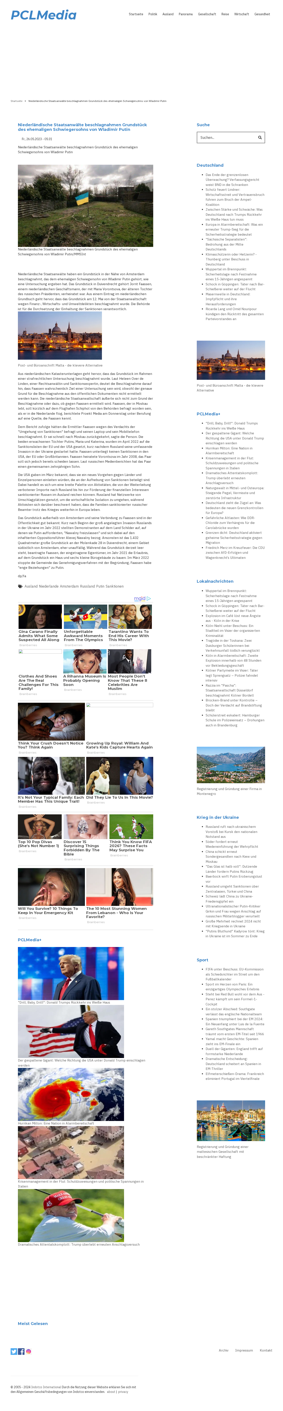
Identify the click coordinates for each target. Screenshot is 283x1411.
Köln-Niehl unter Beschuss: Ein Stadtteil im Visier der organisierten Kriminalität (233, 631)
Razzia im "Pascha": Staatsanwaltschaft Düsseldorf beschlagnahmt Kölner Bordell (230, 690)
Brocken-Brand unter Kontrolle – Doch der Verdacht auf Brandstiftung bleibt (234, 705)
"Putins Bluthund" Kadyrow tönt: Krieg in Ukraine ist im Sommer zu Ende (235, 933)
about (111, 1392)
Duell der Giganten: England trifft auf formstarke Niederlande (234, 1051)
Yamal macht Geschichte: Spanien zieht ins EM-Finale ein (232, 1041)
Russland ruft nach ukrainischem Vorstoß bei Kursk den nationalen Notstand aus (231, 832)
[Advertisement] (141, 59)
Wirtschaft (241, 14)
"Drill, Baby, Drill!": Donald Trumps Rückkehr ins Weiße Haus (64, 1002)
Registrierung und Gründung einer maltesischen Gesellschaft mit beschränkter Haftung (223, 1152)
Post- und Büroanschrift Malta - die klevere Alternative (60, 365)
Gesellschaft (207, 14)
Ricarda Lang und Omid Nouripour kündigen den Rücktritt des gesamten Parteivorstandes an (235, 314)
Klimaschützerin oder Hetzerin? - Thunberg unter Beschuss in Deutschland (231, 259)
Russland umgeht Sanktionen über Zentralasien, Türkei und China (232, 889)
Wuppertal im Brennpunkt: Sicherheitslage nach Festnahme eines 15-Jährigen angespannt (231, 274)
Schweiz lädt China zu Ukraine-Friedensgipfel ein (229, 898)
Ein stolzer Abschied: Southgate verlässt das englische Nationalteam (234, 1011)
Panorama (186, 14)
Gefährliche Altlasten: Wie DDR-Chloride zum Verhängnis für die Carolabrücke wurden (230, 523)
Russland (87, 586)
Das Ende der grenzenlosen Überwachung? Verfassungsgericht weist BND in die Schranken (232, 180)
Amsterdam (69, 586)
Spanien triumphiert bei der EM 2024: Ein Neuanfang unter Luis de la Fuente (235, 1021)
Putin (100, 586)
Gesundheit (262, 14)
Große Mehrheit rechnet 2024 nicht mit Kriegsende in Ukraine (233, 923)
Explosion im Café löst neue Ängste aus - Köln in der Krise (233, 618)
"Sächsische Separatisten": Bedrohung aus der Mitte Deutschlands (226, 244)
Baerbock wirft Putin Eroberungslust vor (234, 879)
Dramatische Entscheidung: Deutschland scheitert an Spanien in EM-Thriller (233, 1064)
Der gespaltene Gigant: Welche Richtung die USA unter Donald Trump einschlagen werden (81, 1062)
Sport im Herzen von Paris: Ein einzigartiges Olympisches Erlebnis (232, 986)
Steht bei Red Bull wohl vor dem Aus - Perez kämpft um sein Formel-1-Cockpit (235, 999)
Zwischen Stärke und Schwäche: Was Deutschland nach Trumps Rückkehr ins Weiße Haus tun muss (234, 214)
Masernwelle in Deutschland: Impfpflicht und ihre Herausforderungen (228, 299)
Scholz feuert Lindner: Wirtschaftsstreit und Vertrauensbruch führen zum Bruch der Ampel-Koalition (235, 197)
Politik (153, 14)
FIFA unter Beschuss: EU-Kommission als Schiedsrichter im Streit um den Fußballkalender (235, 974)
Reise (225, 14)
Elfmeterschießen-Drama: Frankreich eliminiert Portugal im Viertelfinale (235, 1076)
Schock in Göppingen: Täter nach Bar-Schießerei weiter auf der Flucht (235, 286)
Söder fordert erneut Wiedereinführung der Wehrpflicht (232, 844)
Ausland (168, 14)
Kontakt (266, 1350)
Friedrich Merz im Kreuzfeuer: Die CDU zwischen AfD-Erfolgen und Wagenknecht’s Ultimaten (235, 553)
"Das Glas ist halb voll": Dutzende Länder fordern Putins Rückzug (231, 869)
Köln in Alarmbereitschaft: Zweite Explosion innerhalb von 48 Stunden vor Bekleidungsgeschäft (233, 660)
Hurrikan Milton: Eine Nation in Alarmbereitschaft (56, 1123)
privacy (123, 1392)
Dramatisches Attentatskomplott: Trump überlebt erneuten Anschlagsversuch (79, 1244)
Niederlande (49, 586)
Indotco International (46, 1387)
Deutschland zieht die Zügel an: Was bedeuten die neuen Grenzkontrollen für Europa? (234, 508)
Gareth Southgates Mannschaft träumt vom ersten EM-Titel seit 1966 (235, 1031)
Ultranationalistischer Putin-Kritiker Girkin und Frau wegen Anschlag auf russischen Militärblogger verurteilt (233, 911)
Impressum (244, 1350)
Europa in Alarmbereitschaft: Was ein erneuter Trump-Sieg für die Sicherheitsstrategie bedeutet (234, 229)
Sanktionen (115, 586)
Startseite (136, 14)
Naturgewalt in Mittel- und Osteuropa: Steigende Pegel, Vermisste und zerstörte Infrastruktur (235, 493)
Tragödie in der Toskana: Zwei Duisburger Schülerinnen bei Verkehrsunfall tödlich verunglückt (233, 645)
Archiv (223, 1350)
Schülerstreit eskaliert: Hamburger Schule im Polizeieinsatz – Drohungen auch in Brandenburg (235, 720)
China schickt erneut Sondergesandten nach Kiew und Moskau (231, 857)
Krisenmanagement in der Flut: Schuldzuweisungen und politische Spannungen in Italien (81, 1184)
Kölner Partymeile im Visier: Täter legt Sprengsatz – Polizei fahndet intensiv (232, 675)
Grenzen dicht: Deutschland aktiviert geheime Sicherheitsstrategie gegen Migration (234, 538)
